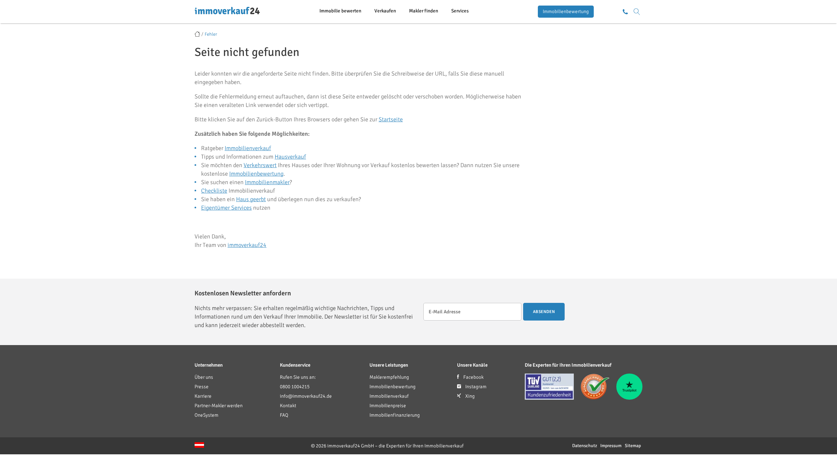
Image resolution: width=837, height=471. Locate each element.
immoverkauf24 (247, 245)
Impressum (611, 445)
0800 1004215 (295, 387)
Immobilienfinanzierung (394, 415)
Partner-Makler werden (219, 406)
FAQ (284, 415)
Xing (469, 396)
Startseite (391, 119)
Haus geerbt (251, 199)
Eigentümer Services (226, 207)
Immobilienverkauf (248, 148)
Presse (202, 387)
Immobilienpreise (387, 406)
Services (460, 11)
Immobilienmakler (267, 182)
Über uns (204, 377)
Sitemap (633, 445)
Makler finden (423, 11)
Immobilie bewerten (340, 11)
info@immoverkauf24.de (306, 396)
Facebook (473, 377)
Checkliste (214, 190)
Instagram (475, 387)
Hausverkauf (290, 156)
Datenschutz (584, 445)
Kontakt (288, 406)
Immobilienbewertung (566, 11)
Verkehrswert (260, 165)
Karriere (203, 396)
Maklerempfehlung (389, 377)
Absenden (544, 311)
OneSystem (206, 415)
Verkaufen (385, 11)
